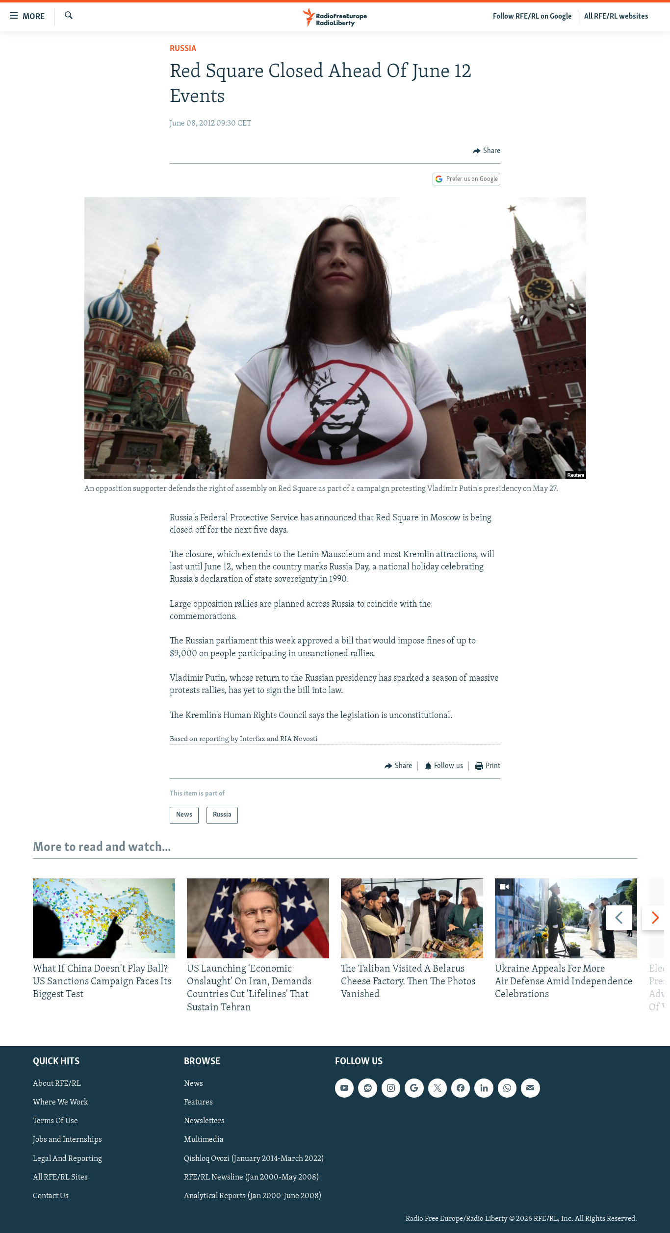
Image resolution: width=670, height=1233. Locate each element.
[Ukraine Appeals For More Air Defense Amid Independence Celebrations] (566, 918)
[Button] (486, 151)
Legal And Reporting (67, 1158)
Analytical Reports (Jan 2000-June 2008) (253, 1196)
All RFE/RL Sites (60, 1177)
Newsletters (204, 1121)
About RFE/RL (57, 1084)
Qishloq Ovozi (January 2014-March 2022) (254, 1158)
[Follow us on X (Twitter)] (437, 1088)
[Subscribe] (530, 1088)
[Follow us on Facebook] (460, 1088)
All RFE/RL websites (616, 17)
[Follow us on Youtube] (344, 1088)
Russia (183, 49)
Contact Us (51, 1196)
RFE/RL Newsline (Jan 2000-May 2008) (251, 1177)
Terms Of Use (55, 1121)
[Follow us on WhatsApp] (507, 1088)
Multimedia (204, 1140)
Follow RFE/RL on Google (532, 17)
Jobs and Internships (67, 1140)
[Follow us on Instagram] (391, 1088)
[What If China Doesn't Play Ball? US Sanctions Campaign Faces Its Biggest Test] (104, 918)
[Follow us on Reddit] (367, 1088)
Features (198, 1102)
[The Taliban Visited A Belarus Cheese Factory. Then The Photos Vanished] (412, 918)
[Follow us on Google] (414, 1088)
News (193, 1084)
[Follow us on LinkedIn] (483, 1088)
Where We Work (60, 1102)
